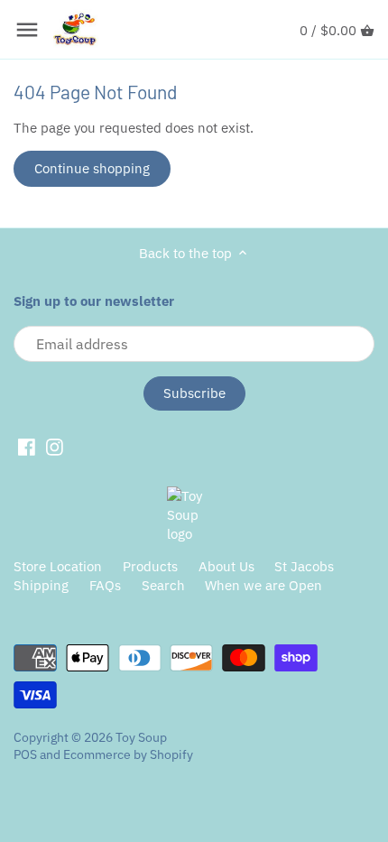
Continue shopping (92, 168)
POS (25, 754)
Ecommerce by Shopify (128, 754)
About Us (226, 566)
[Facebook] (26, 447)
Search (163, 585)
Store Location (58, 566)
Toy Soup (141, 737)
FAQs (105, 585)
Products (150, 566)
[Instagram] (54, 447)
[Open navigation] (27, 29)
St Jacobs (304, 566)
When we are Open (263, 585)
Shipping (41, 585)
